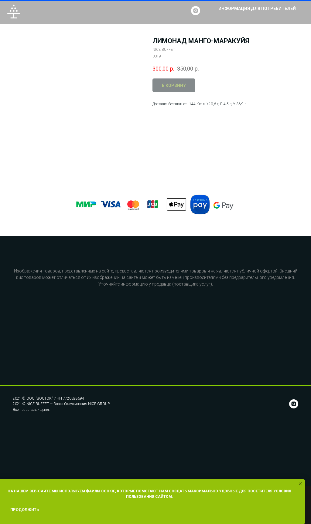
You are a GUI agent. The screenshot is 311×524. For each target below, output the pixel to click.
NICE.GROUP (99, 404)
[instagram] (195, 10)
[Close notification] (300, 484)
